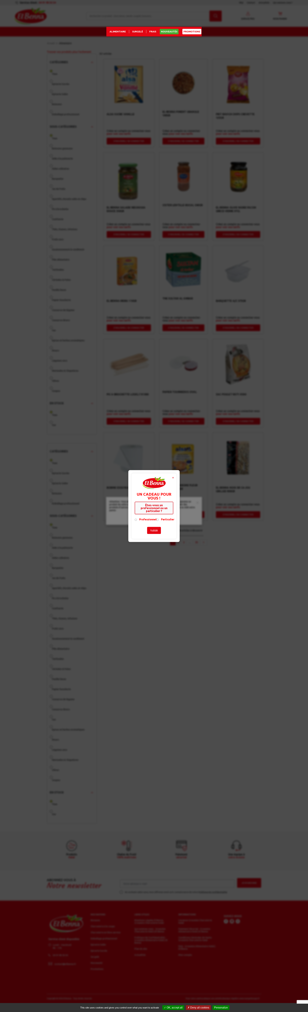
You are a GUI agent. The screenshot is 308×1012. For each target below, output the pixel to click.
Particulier (167, 519)
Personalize (221, 1007)
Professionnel (148, 519)
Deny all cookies (199, 1007)
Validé (154, 530)
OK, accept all (174, 1007)
